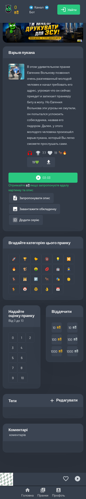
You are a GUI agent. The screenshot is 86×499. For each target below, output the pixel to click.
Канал (39, 7)
